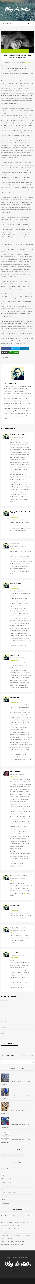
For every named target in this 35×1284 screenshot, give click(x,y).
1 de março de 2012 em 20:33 (17, 586)
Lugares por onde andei (8, 1192)
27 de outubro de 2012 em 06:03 (17, 878)
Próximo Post (26, 1055)
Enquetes (14, 1271)
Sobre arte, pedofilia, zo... (18, 1110)
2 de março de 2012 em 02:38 (17, 657)
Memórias (4, 1196)
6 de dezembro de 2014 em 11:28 (17, 930)
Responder (14, 440)
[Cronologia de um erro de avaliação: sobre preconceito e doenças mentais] (5, 1092)
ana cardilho (15, 697)
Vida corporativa (6, 1203)
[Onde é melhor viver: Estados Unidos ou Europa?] (5, 1078)
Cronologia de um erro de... (19, 1096)
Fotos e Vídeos (6, 1182)
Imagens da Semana (7, 1186)
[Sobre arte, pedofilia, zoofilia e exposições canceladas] (5, 1106)
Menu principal (7, 23)
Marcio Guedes (15, 583)
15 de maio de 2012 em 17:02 (17, 700)
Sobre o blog (23, 1257)
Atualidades (4, 1168)
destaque (5, 357)
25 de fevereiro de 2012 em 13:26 (18, 515)
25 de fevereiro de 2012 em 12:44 (18, 437)
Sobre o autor (12, 1257)
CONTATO (21, 1271)
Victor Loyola (27, 62)
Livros (3, 1189)
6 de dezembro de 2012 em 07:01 (17, 908)
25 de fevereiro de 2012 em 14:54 (18, 546)
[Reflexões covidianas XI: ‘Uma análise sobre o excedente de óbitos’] (5, 1121)
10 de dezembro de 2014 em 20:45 (18, 955)
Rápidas (3, 1199)
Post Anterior (9, 1055)
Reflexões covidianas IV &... (19, 1139)
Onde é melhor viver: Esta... (19, 1081)
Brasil (3, 1175)
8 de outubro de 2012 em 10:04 (17, 774)
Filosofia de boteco (15, 51)
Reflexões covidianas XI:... (18, 1124)
